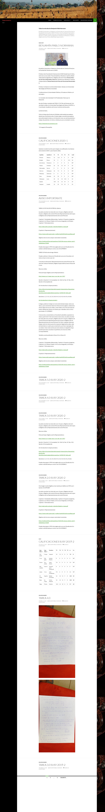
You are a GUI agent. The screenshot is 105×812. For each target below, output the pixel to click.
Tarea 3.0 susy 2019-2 (52, 764)
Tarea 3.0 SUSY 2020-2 (52, 415)
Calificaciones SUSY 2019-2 (56, 541)
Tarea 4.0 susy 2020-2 (52, 397)
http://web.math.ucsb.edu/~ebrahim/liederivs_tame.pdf (53, 226)
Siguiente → (63, 777)
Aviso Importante (50, 198)
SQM (40, 42)
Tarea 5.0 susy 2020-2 (52, 379)
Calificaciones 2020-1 (53, 140)
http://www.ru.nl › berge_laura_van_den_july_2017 (52, 276)
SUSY (42, 42)
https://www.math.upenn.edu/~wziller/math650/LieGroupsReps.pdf (57, 234)
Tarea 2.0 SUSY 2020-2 (52, 477)
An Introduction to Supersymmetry (48, 300)
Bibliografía (76, 20)
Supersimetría (6, 20)
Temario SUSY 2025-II (57, 20)
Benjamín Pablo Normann (86, 20)
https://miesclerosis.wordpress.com (48, 123)
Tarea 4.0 (44, 598)
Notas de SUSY (67, 20)
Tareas (49, 20)
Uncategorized (43, 138)
